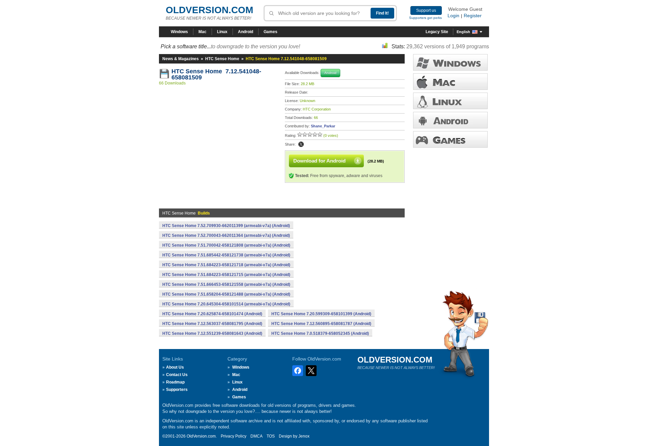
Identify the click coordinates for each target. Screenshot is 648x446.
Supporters (177, 389)
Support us (426, 10)
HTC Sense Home (222, 58)
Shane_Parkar (323, 126)
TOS (271, 436)
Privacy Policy (233, 436)
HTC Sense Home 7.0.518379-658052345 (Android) (320, 333)
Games (270, 31)
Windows (179, 31)
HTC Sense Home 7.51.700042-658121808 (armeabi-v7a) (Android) (226, 245)
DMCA (256, 436)
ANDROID (450, 120)
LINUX (450, 101)
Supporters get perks (425, 18)
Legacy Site (437, 31)
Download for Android (319, 161)
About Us (175, 367)
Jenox (303, 436)
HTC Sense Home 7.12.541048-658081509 (216, 74)
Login (453, 15)
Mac (202, 31)
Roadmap (175, 382)
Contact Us (177, 374)
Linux (222, 31)
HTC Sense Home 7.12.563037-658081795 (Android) (212, 323)
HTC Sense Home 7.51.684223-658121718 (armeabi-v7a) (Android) (226, 265)
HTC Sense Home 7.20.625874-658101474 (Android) (212, 314)
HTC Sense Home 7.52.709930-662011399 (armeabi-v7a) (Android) (226, 225)
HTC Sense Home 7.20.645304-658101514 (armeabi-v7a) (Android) (226, 304)
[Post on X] (301, 144)
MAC (450, 81)
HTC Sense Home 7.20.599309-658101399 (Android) (321, 314)
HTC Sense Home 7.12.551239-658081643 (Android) (212, 333)
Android (245, 31)
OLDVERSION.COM (209, 10)
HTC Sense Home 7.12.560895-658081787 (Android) (321, 323)
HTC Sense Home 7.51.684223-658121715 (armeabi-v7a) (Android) (226, 274)
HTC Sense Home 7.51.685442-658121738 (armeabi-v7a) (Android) (226, 255)
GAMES (450, 139)
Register (473, 15)
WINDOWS (450, 62)
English (463, 32)
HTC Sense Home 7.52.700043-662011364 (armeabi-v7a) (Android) (226, 235)
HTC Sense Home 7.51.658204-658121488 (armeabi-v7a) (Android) (226, 294)
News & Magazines (180, 58)
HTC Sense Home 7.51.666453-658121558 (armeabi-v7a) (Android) (226, 284)
